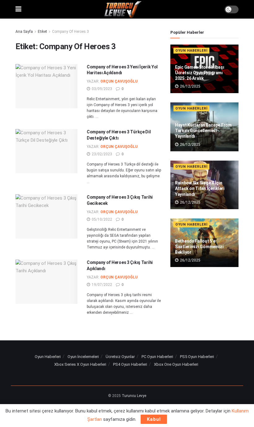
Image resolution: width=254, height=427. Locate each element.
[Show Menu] (18, 9)
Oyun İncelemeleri (83, 356)
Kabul (154, 419)
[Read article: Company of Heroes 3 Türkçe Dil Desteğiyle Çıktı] (46, 151)
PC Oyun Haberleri (157, 356)
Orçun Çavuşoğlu (119, 81)
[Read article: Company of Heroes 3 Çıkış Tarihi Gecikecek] (46, 216)
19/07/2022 (101, 285)
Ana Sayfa (24, 31)
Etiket (42, 31)
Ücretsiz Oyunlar (120, 356)
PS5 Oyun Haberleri (197, 356)
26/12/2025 (189, 86)
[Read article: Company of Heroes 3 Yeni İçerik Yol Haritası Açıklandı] (46, 86)
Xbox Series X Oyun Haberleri (80, 364)
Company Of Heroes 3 (70, 31)
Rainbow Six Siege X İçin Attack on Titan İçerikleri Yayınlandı (200, 188)
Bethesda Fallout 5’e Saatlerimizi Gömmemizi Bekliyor (199, 247)
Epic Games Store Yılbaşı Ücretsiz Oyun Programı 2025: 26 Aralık (199, 73)
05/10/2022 (101, 219)
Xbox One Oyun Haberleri (176, 364)
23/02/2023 (101, 154)
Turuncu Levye (134, 396)
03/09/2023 (101, 89)
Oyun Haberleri (191, 51)
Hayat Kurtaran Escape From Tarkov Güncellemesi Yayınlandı (203, 131)
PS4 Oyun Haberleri (130, 364)
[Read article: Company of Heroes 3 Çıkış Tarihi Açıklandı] (46, 282)
